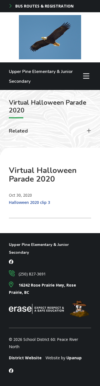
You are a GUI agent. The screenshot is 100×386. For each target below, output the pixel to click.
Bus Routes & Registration (44, 6)
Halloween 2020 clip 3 (29, 202)
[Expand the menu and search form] (86, 76)
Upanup (74, 357)
